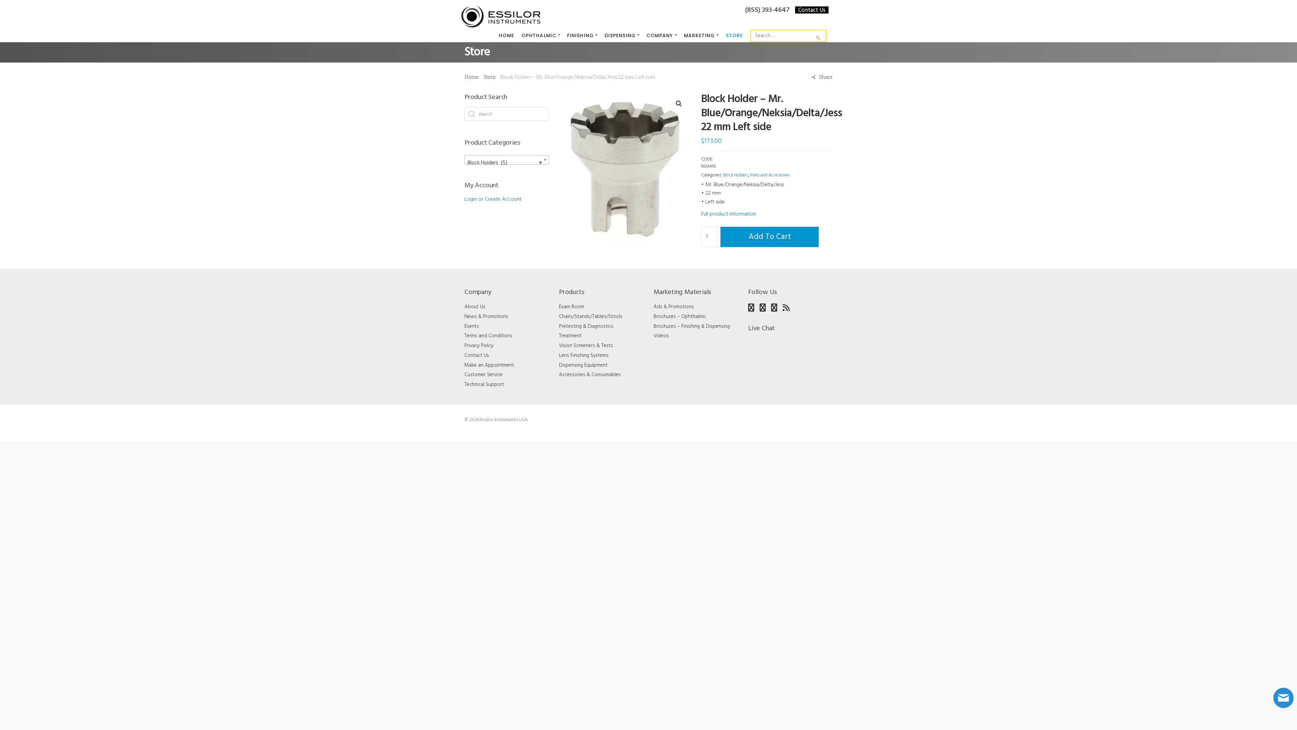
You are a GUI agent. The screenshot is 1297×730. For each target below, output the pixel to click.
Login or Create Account (493, 199)
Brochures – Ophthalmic (680, 317)
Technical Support (484, 385)
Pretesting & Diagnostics (586, 326)
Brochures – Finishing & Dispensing (692, 326)
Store (489, 77)
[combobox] (506, 160)
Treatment (570, 336)
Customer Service (483, 375)
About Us (474, 307)
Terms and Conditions (488, 336)
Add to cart (769, 236)
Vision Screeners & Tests (586, 346)
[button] (679, 104)
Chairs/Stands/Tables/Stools (590, 317)
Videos (661, 336)
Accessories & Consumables (590, 375)
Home (471, 77)
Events (471, 326)
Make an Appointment (489, 365)
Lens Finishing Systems (584, 355)
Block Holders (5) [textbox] (504, 163)
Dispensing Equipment (583, 365)
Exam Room (571, 307)
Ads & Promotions (674, 307)
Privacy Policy (478, 346)
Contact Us (811, 10)
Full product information (728, 214)
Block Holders (735, 175)
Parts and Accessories (770, 175)
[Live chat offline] (1283, 698)
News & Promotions (486, 317)
